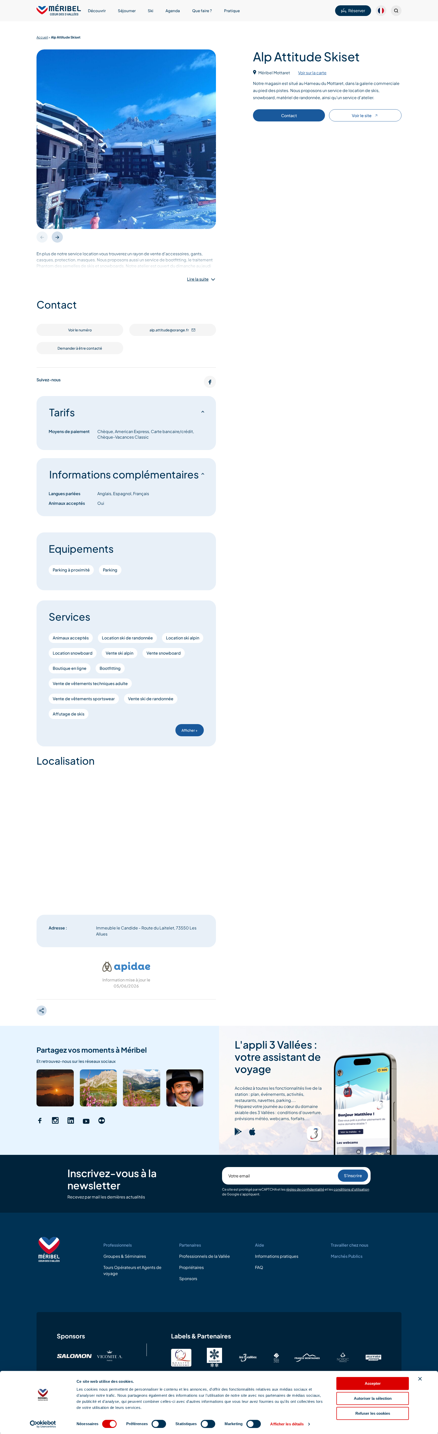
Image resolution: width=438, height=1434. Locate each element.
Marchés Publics (346, 1256)
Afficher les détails (287, 1424)
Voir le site (362, 115)
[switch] (159, 1424)
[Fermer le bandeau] (420, 1379)
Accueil (42, 37)
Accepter (373, 1383)
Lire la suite (198, 279)
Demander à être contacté (80, 348)
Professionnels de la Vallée (204, 1256)
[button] (57, 237)
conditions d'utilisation (351, 1189)
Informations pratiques (276, 1256)
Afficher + (189, 730)
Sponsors (188, 1278)
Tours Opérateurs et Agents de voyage (132, 1270)
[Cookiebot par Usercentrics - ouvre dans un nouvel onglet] (43, 1424)
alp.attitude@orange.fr (169, 330)
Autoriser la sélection (373, 1398)
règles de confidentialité (305, 1189)
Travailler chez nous (349, 1245)
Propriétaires (191, 1267)
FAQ (259, 1267)
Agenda (173, 10)
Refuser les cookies (372, 1413)
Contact (289, 115)
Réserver (356, 10)
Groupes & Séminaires (124, 1256)
